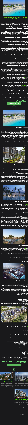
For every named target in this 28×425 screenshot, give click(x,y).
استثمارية (2, 31)
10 (5, 407)
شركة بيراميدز (24, 85)
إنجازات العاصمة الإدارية (25, 381)
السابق (24, 407)
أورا (25, 248)
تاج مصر (25, 93)
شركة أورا (25, 77)
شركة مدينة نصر (25, 58)
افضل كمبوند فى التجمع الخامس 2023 (8, 381)
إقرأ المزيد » (12, 387)
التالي (4, 407)
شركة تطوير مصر (25, 204)
